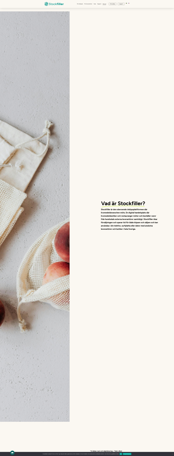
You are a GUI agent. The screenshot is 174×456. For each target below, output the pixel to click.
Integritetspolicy (127, 453)
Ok (120, 453)
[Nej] (172, 454)
